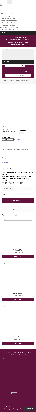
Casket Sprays (25, 80)
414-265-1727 (22, 44)
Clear (18, 139)
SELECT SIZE (6, 137)
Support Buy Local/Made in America (18, 42)
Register (24, 37)
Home (5, 80)
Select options (18, 256)
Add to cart (29, 408)
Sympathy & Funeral (14, 80)
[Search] (23, 65)
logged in (14, 209)
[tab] (18, 158)
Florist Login (13, 37)
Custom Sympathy (22, 149)
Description (5, 158)
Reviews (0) (5, 162)
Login (19, 37)
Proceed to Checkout (18, 75)
